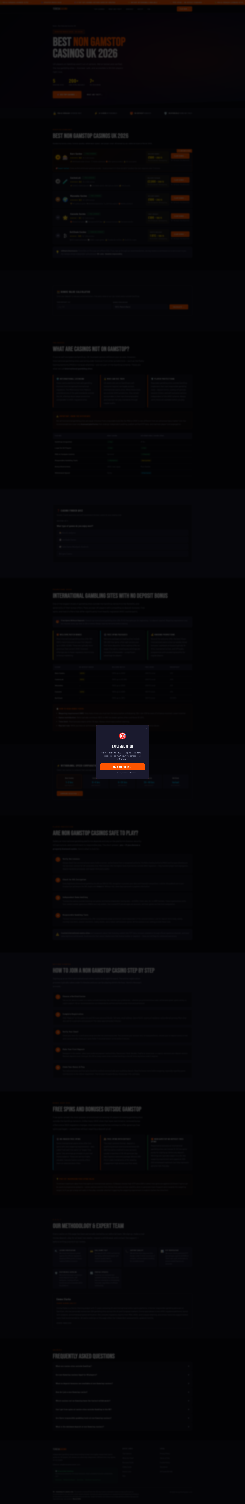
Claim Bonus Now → (122, 767)
